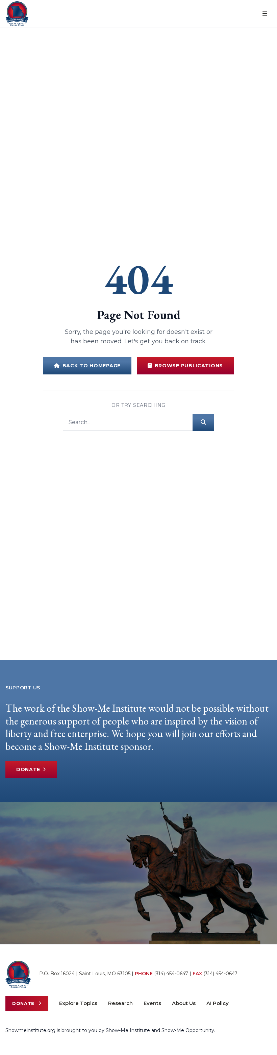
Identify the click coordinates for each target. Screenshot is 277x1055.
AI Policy (217, 1003)
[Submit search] (203, 422)
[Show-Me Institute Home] (17, 13)
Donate (28, 769)
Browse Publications (189, 366)
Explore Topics (78, 1003)
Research (120, 1003)
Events (152, 1003)
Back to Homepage (91, 366)
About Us (184, 1003)
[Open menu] (265, 13)
